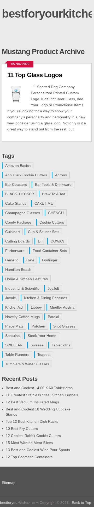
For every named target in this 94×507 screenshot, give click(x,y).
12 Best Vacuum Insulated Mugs (32, 402)
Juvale (10, 298)
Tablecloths (61, 345)
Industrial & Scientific (22, 288)
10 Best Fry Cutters (22, 428)
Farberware (15, 251)
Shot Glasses (64, 326)
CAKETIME (43, 203)
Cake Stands (15, 203)
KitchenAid (14, 307)
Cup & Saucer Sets (43, 232)
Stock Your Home (42, 336)
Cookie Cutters (51, 222)
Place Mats (14, 326)
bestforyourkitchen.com (19, 502)
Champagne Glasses (22, 213)
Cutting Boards (17, 241)
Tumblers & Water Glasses (27, 364)
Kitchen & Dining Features (45, 298)
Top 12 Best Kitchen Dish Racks (32, 421)
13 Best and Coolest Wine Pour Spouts (38, 450)
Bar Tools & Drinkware (53, 184)
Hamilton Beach (18, 269)
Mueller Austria (62, 307)
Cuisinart (12, 232)
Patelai (53, 317)
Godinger (49, 260)
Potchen (38, 326)
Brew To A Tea (53, 194)
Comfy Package (18, 222)
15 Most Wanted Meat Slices (29, 443)
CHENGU (56, 213)
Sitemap (8, 482)
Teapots (43, 354)
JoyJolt (53, 288)
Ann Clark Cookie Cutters (26, 175)
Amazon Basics (18, 165)
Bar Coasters (16, 184)
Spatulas (12, 336)
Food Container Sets (50, 251)
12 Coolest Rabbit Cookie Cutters (33, 436)
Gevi (30, 260)
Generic (11, 260)
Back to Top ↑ (83, 502)
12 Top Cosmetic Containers (29, 457)
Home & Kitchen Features (26, 279)
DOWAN (57, 241)
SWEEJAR (13, 345)
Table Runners (17, 354)
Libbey (36, 307)
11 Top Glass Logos (34, 74)
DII (40, 241)
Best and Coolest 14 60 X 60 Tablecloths (39, 388)
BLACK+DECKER (19, 194)
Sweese (37, 345)
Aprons (61, 175)
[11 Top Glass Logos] (19, 93)
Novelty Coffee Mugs (22, 317)
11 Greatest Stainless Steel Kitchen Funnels (42, 395)
